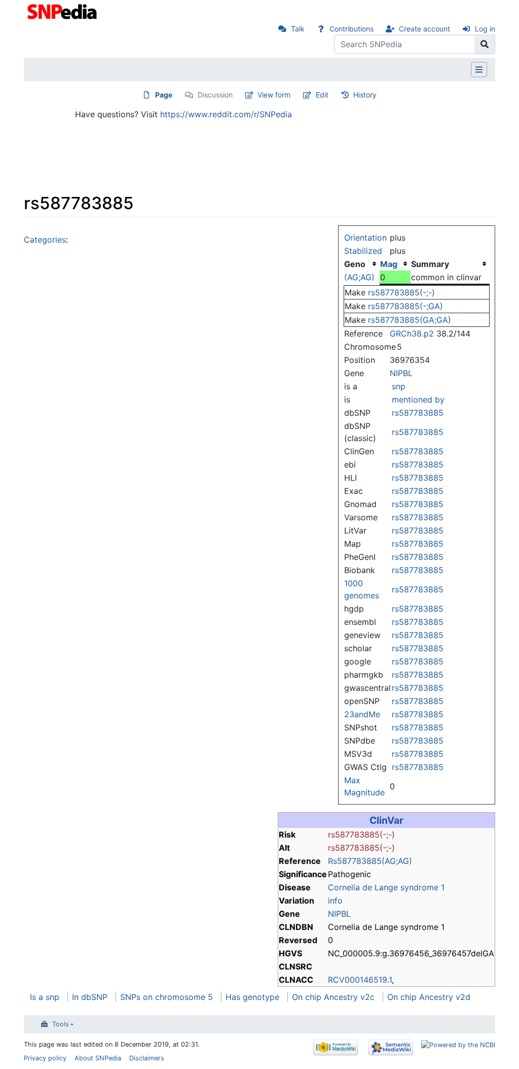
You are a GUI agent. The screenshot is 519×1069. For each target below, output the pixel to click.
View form (273, 94)
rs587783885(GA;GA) (409, 320)
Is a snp (44, 997)
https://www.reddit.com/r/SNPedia (226, 114)
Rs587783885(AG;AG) (370, 861)
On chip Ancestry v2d (428, 997)
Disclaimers (146, 1058)
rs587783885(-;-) (401, 292)
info (335, 900)
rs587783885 (417, 413)
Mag (388, 264)
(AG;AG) (359, 277)
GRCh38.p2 (412, 333)
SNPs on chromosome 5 (166, 997)
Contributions (351, 28)
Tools (60, 1024)
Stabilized (363, 251)
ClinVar (386, 820)
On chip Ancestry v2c (333, 997)
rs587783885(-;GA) (405, 306)
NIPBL (401, 373)
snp (398, 386)
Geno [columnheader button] (354, 264)
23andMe (362, 714)
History (365, 94)
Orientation (365, 237)
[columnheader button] (395, 264)
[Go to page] (484, 44)
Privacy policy (45, 1058)
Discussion (215, 94)
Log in (485, 28)
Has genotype (252, 997)
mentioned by (418, 399)
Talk (298, 28)
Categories (45, 240)
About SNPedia (98, 1058)
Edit (322, 94)
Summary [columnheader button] (430, 264)
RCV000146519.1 (360, 980)
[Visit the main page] (63, 11)
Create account (424, 28)
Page (163, 94)
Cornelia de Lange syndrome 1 (386, 887)
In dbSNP (89, 997)
